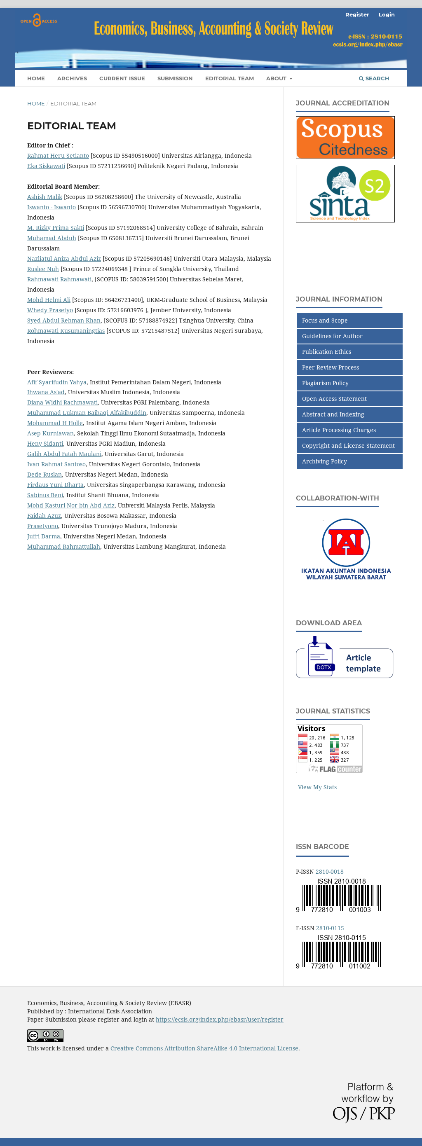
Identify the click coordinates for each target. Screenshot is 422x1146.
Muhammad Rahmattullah (63, 546)
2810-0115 (330, 928)
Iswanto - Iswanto (51, 207)
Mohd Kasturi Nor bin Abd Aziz (71, 505)
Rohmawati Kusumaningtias (66, 330)
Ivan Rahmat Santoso (56, 464)
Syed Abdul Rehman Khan (64, 320)
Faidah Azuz (44, 515)
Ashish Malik (44, 197)
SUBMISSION (175, 78)
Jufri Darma (43, 536)
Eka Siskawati (46, 166)
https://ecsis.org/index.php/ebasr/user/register (220, 1019)
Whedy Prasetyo (50, 310)
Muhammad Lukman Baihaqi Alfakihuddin (86, 412)
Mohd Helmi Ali (48, 300)
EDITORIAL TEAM (229, 78)
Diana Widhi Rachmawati (62, 402)
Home (36, 103)
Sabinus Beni (45, 495)
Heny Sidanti (45, 443)
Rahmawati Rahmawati (59, 279)
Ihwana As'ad (46, 392)
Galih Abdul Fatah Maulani (64, 454)
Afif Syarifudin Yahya (57, 382)
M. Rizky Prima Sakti (55, 228)
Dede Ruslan (44, 474)
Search (376, 78)
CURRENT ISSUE (122, 78)
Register (357, 14)
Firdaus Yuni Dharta (55, 485)
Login (387, 14)
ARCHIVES (72, 78)
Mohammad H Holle (55, 423)
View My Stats (317, 787)
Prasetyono (42, 526)
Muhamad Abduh (51, 238)
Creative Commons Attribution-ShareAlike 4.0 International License (204, 1048)
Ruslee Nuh (43, 269)
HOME (36, 78)
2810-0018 (330, 871)
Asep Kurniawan (50, 433)
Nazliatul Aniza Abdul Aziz (64, 258)
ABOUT (277, 78)
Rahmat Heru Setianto (58, 155)
